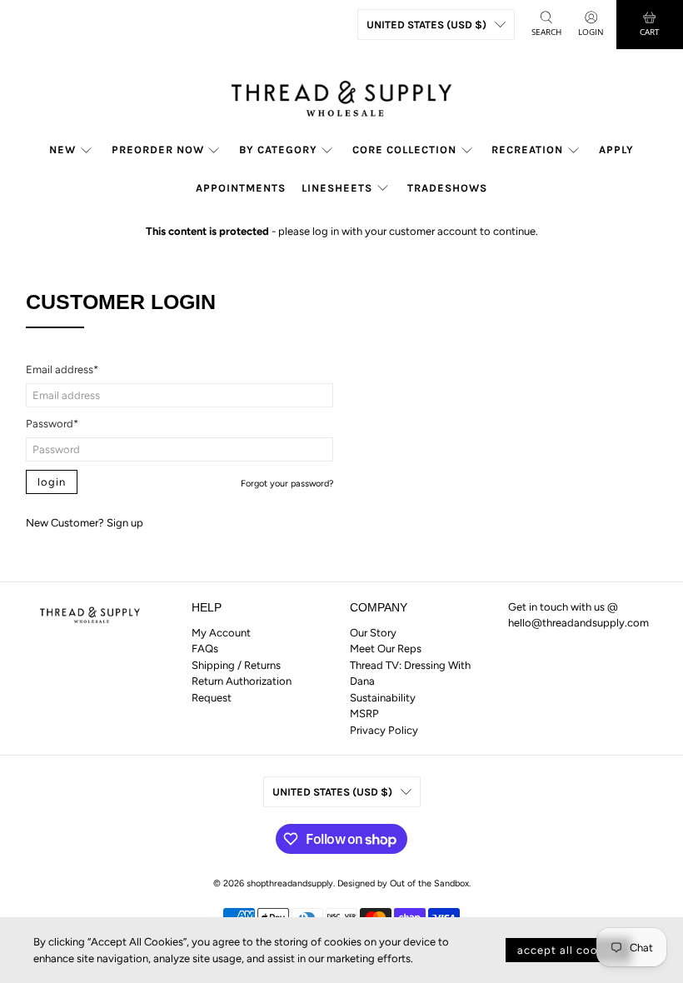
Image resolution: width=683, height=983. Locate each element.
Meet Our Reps (385, 648)
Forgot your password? (287, 483)
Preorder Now (158, 149)
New (62, 149)
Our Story (373, 632)
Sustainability (383, 697)
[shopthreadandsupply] (341, 94)
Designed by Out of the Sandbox (403, 883)
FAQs (205, 648)
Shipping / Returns (236, 665)
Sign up (125, 522)
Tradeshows (447, 188)
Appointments (241, 188)
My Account (221, 632)
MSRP (364, 713)
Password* (52, 423)
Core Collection (404, 149)
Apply (616, 149)
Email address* (62, 369)
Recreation (527, 149)
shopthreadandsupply (290, 883)
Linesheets (337, 188)
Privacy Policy (384, 730)
